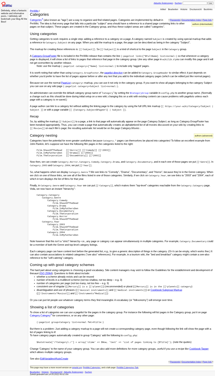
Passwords (175, 20)
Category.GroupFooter (44, 56)
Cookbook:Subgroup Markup (166, 290)
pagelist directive (113, 72)
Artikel (163, 9)
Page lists (207, 20)
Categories (36, 20)
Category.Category (40, 315)
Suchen (178, 3)
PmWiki (34, 11)
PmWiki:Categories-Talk (127, 367)
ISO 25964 (46, 273)
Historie (183, 9)
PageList (66, 82)
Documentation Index (191, 20)
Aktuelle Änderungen (163, 3)
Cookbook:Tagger (199, 348)
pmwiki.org (77, 367)
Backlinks (208, 9)
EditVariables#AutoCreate (54, 358)
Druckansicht (196, 9)
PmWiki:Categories (91, 367)
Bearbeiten (173, 9)
